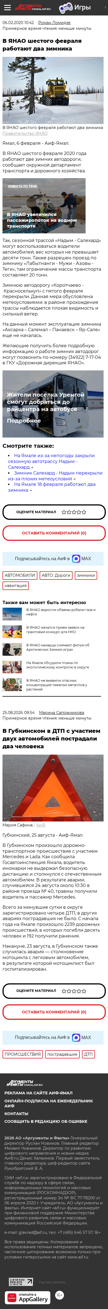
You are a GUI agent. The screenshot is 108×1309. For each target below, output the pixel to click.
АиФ (40, 825)
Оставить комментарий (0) (54, 533)
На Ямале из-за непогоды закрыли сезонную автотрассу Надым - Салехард (51, 461)
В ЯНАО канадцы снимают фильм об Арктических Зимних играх (57, 647)
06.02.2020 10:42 (18, 22)
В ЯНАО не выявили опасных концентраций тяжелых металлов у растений (56, 684)
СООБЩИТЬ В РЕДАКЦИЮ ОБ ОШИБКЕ (45, 1121)
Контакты (16, 1113)
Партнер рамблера (52, 1282)
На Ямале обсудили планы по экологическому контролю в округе (57, 665)
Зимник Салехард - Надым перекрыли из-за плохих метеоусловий (55, 475)
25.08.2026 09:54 (18, 712)
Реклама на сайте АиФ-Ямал (38, 1093)
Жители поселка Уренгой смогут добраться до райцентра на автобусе (45, 401)
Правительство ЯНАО (25, 133)
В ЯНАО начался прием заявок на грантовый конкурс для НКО (55, 629)
